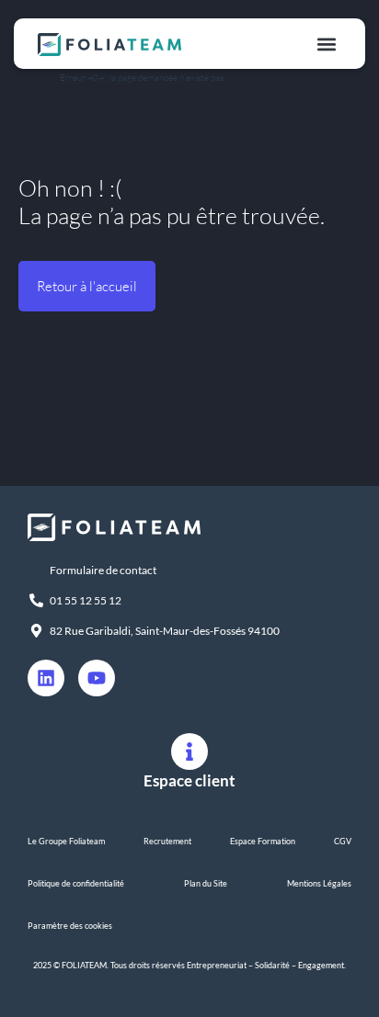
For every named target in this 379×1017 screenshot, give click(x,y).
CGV (342, 841)
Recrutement (167, 841)
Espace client (189, 780)
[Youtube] (96, 678)
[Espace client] (189, 751)
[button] (326, 43)
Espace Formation (262, 841)
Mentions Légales (319, 883)
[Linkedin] (46, 678)
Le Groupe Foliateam (66, 841)
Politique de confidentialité (76, 883)
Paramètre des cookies (70, 926)
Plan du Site (205, 883)
